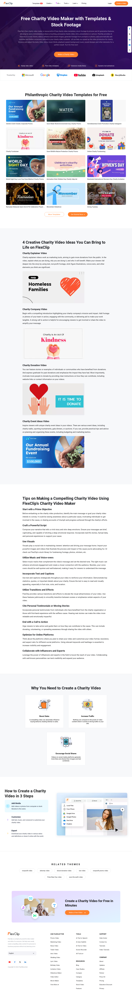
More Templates (54, 214)
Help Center (103, 938)
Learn (75, 3)
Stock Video (80, 984)
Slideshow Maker (56, 973)
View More (53, 984)
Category (79, 977)
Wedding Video (55, 957)
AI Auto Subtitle (81, 942)
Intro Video (54, 953)
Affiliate (101, 969)
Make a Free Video (75, 912)
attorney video (44, 871)
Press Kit (102, 977)
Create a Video (121, 3)
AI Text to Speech (81, 938)
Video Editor (54, 977)
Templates (36, 3)
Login (110, 3)
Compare (79, 973)
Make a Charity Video (66, 54)
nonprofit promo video (100, 871)
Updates (102, 965)
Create (48, 3)
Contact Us (103, 942)
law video (82, 871)
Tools (66, 3)
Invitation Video (55, 969)
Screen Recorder (81, 950)
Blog (77, 965)
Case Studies (80, 969)
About (101, 961)
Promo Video (54, 938)
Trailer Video (54, 950)
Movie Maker (54, 981)
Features (79, 988)
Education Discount (105, 984)
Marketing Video (55, 942)
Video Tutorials (104, 950)
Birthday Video (55, 965)
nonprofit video (27, 871)
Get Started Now (77, 214)
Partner (101, 973)
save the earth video (76, 877)
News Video (54, 946)
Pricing (84, 3)
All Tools (79, 953)
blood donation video (64, 871)
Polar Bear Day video (54, 877)
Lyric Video (54, 961)
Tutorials (102, 946)
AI (58, 3)
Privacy (101, 988)
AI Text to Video (81, 946)
